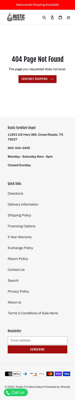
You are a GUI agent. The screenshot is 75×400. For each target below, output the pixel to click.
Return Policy (18, 259)
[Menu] (68, 17)
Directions (15, 193)
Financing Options (21, 226)
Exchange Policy (20, 248)
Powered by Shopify (57, 386)
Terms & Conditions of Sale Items (33, 313)
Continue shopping (35, 79)
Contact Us (16, 270)
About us (14, 302)
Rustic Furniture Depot (30, 386)
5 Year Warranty (20, 237)
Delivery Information (23, 204)
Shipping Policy (19, 215)
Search (13, 280)
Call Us (17, 392)
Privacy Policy (18, 291)
